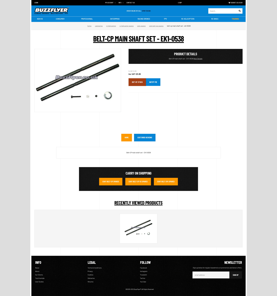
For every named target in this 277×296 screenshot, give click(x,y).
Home (89, 26)
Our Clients (39, 275)
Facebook (143, 268)
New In (40, 19)
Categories (99, 26)
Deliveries (91, 278)
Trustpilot (143, 275)
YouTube (143, 282)
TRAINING (235, 19)
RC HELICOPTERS (187, 19)
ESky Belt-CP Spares (110, 181)
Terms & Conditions (95, 268)
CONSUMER (60, 19)
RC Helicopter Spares (127, 26)
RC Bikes (214, 19)
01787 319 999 (146, 11)
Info (120, 3)
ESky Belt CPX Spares (156, 26)
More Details (197, 59)
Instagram (143, 271)
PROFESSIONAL (87, 19)
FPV (165, 19)
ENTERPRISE (115, 19)
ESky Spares (141, 26)
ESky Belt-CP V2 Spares (138, 181)
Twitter (142, 278)
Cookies (90, 275)
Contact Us (130, 3)
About (37, 271)
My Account (109, 3)
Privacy (90, 271)
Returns (90, 282)
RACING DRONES (144, 19)
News (37, 268)
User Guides (39, 282)
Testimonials (39, 278)
